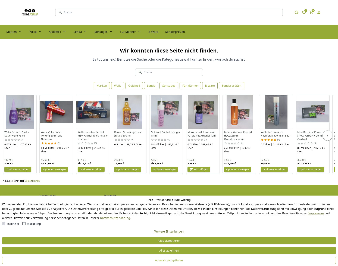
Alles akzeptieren (169, 241)
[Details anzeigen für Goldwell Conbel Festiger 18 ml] (166, 112)
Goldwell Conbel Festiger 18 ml (165, 133)
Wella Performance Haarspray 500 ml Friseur (275, 133)
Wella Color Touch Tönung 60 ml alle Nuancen (51, 135)
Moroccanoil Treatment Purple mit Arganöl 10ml (201, 133)
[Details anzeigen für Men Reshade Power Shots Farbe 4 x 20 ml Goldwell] (313, 112)
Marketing (34, 224)
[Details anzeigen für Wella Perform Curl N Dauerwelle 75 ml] (20, 112)
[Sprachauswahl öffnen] (296, 12)
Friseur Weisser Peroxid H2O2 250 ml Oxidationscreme (238, 135)
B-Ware (210, 86)
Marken (102, 86)
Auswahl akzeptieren (169, 260)
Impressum (316, 213)
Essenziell (13, 224)
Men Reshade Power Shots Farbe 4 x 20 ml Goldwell (310, 135)
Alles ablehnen (169, 250)
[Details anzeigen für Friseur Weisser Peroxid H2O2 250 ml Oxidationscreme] (239, 112)
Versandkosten (32, 181)
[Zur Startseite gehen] (30, 12)
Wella (117, 86)
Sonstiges (168, 86)
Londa (151, 86)
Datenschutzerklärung (115, 218)
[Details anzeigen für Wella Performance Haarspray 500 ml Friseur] (276, 112)
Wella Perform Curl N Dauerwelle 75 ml (16, 133)
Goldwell (134, 86)
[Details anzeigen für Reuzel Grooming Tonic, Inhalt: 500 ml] (130, 112)
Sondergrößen (231, 86)
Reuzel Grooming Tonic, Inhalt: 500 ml (128, 133)
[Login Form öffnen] (318, 12)
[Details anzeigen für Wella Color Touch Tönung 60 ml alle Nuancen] (56, 112)
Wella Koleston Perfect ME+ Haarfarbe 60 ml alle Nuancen (93, 135)
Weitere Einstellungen (169, 231)
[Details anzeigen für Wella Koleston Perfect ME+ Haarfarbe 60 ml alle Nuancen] (93, 112)
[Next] (327, 136)
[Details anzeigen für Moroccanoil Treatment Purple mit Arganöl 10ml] (203, 112)
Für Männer (190, 86)
